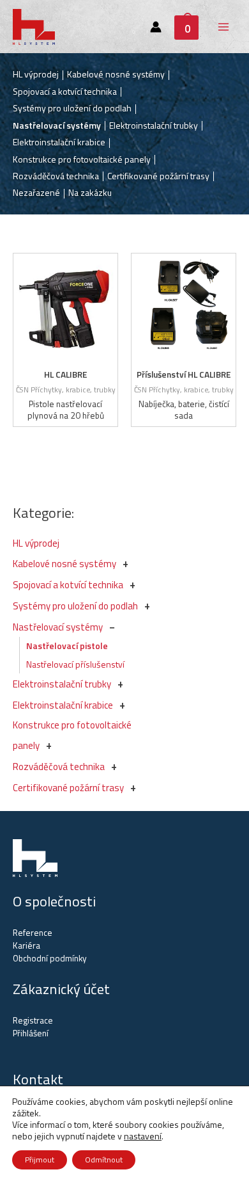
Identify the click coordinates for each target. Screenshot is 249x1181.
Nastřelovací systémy (58, 627)
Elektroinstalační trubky (62, 684)
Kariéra (26, 945)
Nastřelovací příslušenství (75, 664)
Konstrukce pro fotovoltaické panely (82, 159)
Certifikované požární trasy (68, 787)
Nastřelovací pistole (67, 645)
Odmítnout (104, 1159)
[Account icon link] (156, 27)
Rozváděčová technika (59, 766)
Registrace (33, 1020)
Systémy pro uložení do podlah (75, 606)
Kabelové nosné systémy (64, 563)
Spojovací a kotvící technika (68, 584)
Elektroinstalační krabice (63, 705)
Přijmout (39, 1159)
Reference (32, 932)
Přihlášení (31, 1033)
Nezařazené (36, 192)
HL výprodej (36, 543)
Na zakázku (90, 192)
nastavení (143, 1136)
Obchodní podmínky (50, 958)
